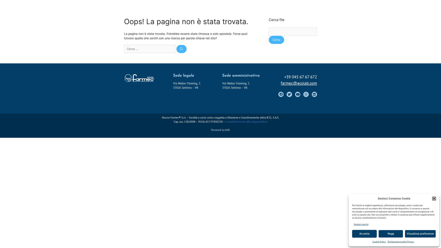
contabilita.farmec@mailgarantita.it (246, 121)
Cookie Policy (379, 241)
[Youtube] (297, 94)
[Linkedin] (314, 94)
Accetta (364, 233)
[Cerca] (181, 49)
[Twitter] (289, 94)
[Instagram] (306, 94)
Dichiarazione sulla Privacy (401, 241)
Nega (391, 233)
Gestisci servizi (361, 224)
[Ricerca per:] (150, 49)
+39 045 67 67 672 (300, 77)
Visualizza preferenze (420, 233)
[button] (434, 198)
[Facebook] (281, 94)
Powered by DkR (220, 130)
